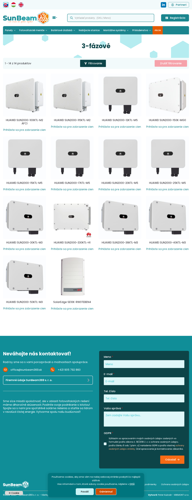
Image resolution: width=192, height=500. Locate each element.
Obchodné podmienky (144, 484)
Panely (9, 30)
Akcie (157, 30)
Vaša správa (113, 408)
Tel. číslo (110, 391)
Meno (108, 357)
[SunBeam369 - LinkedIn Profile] (163, 5)
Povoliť (85, 491)
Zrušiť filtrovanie (171, 63)
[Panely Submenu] (15, 30)
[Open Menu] (54, 17)
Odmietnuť (105, 491)
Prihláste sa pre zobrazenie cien (24, 130)
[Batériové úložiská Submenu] (74, 30)
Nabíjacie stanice (89, 30)
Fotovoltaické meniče (31, 30)
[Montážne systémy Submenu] (128, 30)
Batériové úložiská (61, 30)
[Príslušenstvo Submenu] (150, 30)
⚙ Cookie (14, 493)
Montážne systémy (114, 30)
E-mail (109, 374)
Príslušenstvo (140, 30)
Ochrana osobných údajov (175, 484)
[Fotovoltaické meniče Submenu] (46, 30)
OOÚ (132, 484)
